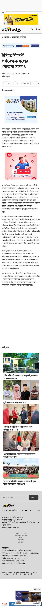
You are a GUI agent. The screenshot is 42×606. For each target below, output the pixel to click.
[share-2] (8, 83)
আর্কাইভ (35, 572)
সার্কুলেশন (21, 540)
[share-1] (4, 83)
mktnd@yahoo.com (10, 563)
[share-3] (13, 83)
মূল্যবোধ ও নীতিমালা (21, 535)
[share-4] (17, 83)
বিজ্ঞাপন (21, 538)
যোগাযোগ (21, 542)
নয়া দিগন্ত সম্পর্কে (21, 533)
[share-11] (34, 83)
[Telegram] (38, 510)
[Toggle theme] (32, 29)
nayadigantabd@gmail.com (13, 561)
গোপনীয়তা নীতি (28, 574)
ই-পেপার (4, 510)
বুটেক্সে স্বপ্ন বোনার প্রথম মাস (14, 402)
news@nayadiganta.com (17, 558)
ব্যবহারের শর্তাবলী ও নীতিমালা (12, 574)
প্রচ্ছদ (6, 37)
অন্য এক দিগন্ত (13, 510)
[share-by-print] (38, 83)
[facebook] (21, 510)
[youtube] (25, 510)
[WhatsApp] (34, 510)
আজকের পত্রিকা (19, 37)
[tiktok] (30, 510)
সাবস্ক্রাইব (33, 497)
